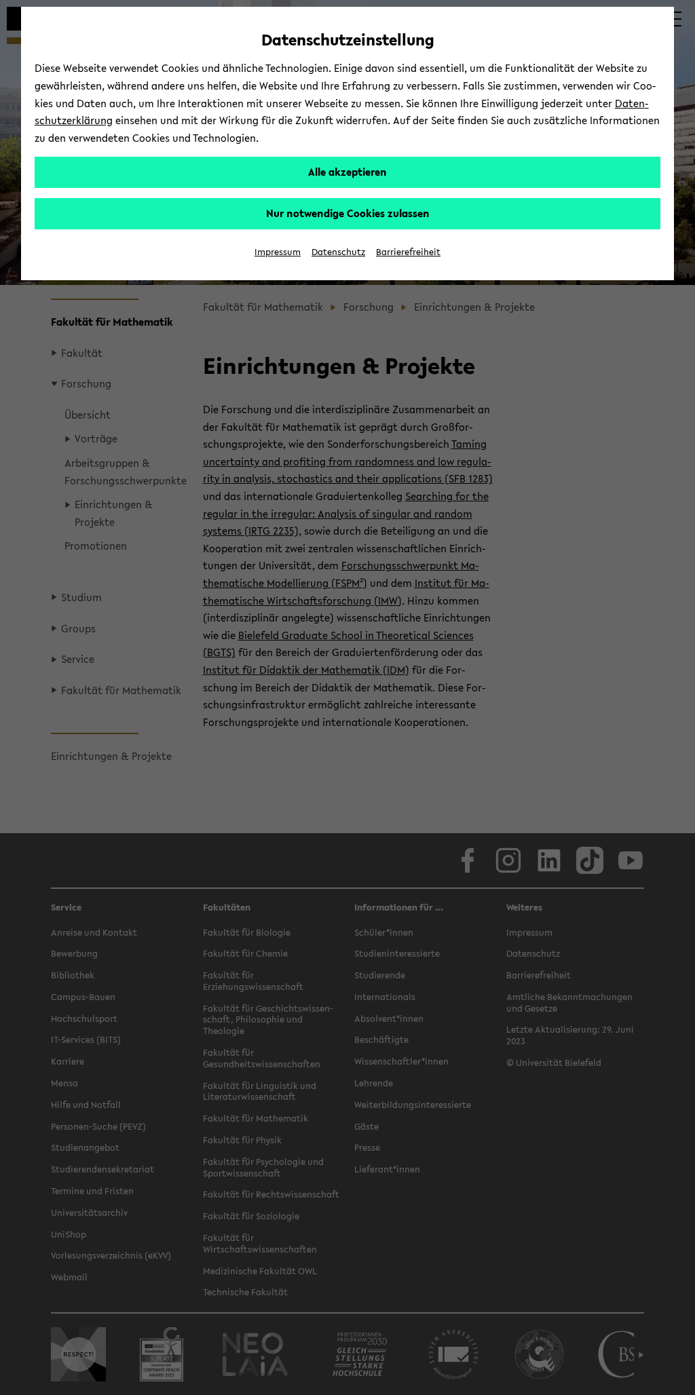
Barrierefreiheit (408, 252)
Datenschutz (338, 252)
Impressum (278, 252)
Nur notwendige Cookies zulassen (348, 213)
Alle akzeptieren (347, 171)
